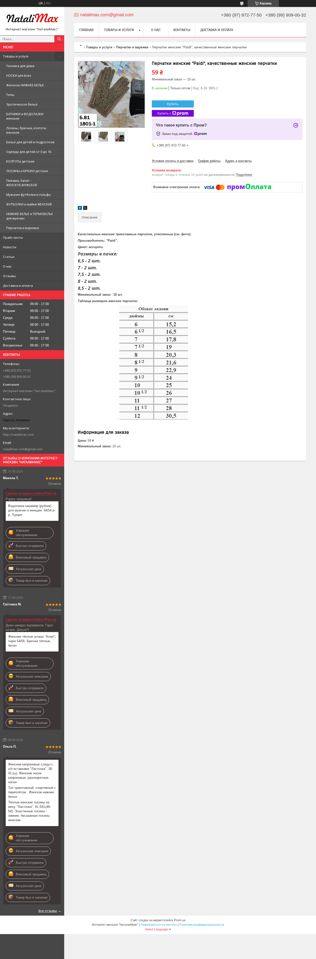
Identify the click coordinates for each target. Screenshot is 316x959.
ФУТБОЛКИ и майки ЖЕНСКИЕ (29, 204)
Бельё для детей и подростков (30, 142)
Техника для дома (20, 66)
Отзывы (9, 276)
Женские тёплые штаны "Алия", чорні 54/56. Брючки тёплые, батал (32, 641)
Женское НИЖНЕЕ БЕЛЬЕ (25, 85)
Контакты (181, 30)
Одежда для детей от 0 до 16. (29, 151)
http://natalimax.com (18, 434)
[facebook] (80, 209)
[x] (85, 209)
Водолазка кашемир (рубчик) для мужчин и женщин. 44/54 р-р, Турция (31, 510)
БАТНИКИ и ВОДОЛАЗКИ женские (24, 116)
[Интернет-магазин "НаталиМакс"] (32, 19)
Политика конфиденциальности (201, 924)
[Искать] (59, 39)
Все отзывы (48, 910)
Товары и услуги (15, 56)
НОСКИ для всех (18, 75)
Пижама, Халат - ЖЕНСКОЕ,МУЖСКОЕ (21, 182)
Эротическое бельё (22, 104)
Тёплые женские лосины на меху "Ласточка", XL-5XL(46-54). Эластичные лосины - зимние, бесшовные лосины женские (29, 811)
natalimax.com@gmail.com (22, 449)
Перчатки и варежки (22, 228)
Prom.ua (179, 920)
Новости (9, 247)
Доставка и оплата (18, 285)
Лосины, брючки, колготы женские (26, 130)
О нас (7, 266)
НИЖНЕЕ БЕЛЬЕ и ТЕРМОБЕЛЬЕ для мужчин (29, 216)
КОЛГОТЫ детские (20, 161)
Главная (86, 30)
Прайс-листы (13, 237)
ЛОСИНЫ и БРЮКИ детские (27, 171)
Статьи (8, 256)
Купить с (164, 113)
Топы (10, 94)
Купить (172, 104)
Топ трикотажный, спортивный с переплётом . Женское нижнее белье (32, 792)
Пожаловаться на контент (158, 924)
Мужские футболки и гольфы (28, 194)
